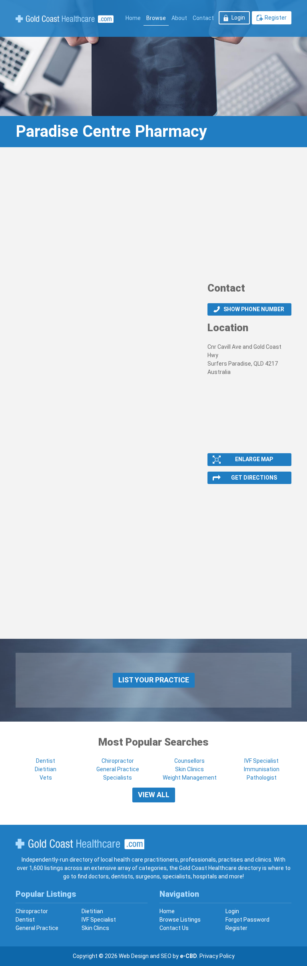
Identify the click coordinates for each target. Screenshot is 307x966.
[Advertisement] (153, 217)
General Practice (117, 769)
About (179, 18)
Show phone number (253, 309)
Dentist (45, 761)
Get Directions (254, 477)
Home (133, 18)
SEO (166, 956)
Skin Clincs (95, 928)
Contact (203, 18)
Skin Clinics (189, 769)
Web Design (134, 956)
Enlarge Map (254, 459)
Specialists (117, 777)
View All (153, 794)
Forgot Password (247, 919)
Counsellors (189, 761)
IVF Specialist (261, 761)
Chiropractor (118, 761)
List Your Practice (153, 680)
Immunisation (261, 769)
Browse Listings (180, 919)
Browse (156, 18)
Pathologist (262, 777)
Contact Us (174, 928)
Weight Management (190, 777)
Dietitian (45, 769)
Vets (46, 777)
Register (276, 17)
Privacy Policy (217, 956)
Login (238, 17)
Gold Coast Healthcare (80, 844)
